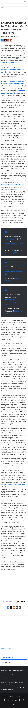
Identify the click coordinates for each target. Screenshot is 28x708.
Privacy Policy (4, 678)
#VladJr (8, 267)
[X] (5, 40)
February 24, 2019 (11, 253)
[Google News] (7, 601)
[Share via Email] (17, 607)
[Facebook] (2, 40)
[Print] (20, 607)
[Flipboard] (11, 40)
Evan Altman (6, 36)
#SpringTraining (10, 239)
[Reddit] (8, 40)
